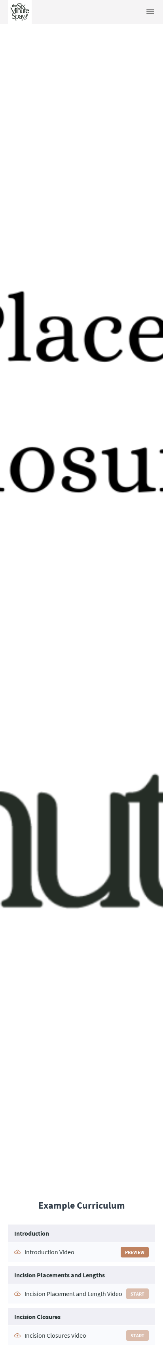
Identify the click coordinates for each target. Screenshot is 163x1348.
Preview (134, 1252)
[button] (150, 12)
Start (137, 1294)
